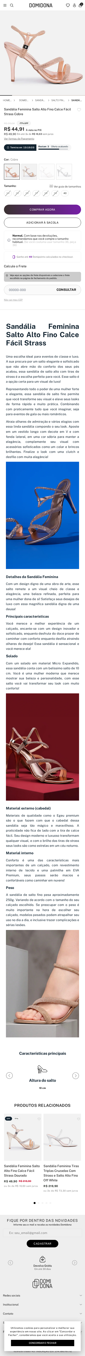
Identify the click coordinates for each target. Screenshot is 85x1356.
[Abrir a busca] (12, 5)
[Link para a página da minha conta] (74, 5)
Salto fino (58, 100)
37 (36, 193)
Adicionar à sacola (42, 222)
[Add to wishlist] (79, 109)
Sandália (40, 100)
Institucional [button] (11, 1304)
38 (45, 193)
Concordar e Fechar (42, 1343)
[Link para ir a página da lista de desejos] (67, 5)
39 (55, 193)
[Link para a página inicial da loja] (40, 5)
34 (7, 193)
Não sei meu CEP (13, 299)
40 (64, 193)
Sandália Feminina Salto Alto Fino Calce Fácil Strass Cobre (76, 100)
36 (27, 193)
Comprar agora (42, 209)
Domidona (23, 100)
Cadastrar (42, 1243)
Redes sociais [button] (11, 1295)
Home (6, 100)
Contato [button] (8, 1313)
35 (17, 193)
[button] (6, 95)
